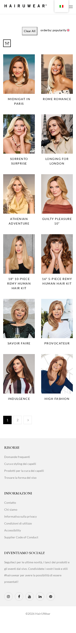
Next (27, 420)
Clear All (29, 31)
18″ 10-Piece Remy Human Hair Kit (19, 283)
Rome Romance (57, 99)
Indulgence (19, 398)
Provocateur (57, 343)
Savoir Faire (19, 343)
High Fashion (57, 398)
